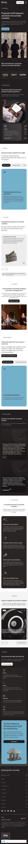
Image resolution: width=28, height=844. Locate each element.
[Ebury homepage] (4, 2)
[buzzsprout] (14, 811)
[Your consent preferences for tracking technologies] (2, 841)
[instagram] (5, 811)
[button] (25, 2)
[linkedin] (2, 811)
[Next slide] (6, 269)
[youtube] (11, 811)
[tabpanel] (14, 111)
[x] (8, 811)
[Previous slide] (2, 269)
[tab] (12, 131)
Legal (2, 817)
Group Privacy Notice (6, 819)
